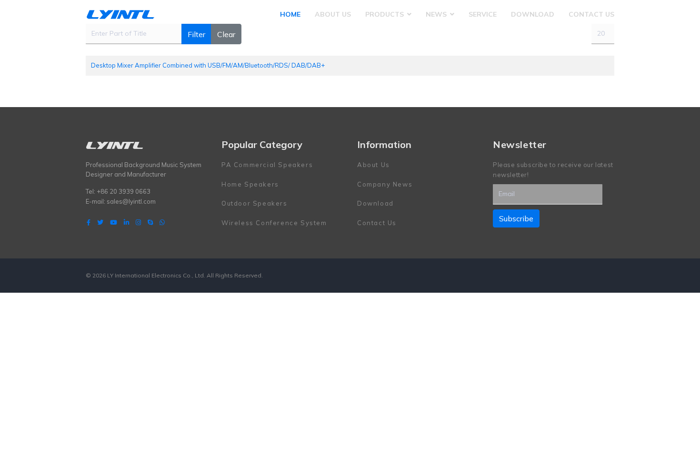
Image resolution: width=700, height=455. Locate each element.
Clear (226, 34)
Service (483, 14)
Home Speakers (250, 184)
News (436, 14)
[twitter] (100, 222)
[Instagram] (138, 222)
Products (384, 14)
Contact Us (591, 14)
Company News (384, 184)
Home (290, 14)
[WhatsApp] (162, 222)
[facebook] (88, 222)
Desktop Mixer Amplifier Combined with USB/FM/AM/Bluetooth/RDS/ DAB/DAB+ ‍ (208, 65)
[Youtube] (113, 222)
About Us (333, 14)
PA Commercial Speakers (267, 164)
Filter (196, 34)
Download (532, 14)
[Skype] (150, 222)
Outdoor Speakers (254, 203)
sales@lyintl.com (131, 201)
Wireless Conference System (274, 223)
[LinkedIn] (126, 222)
